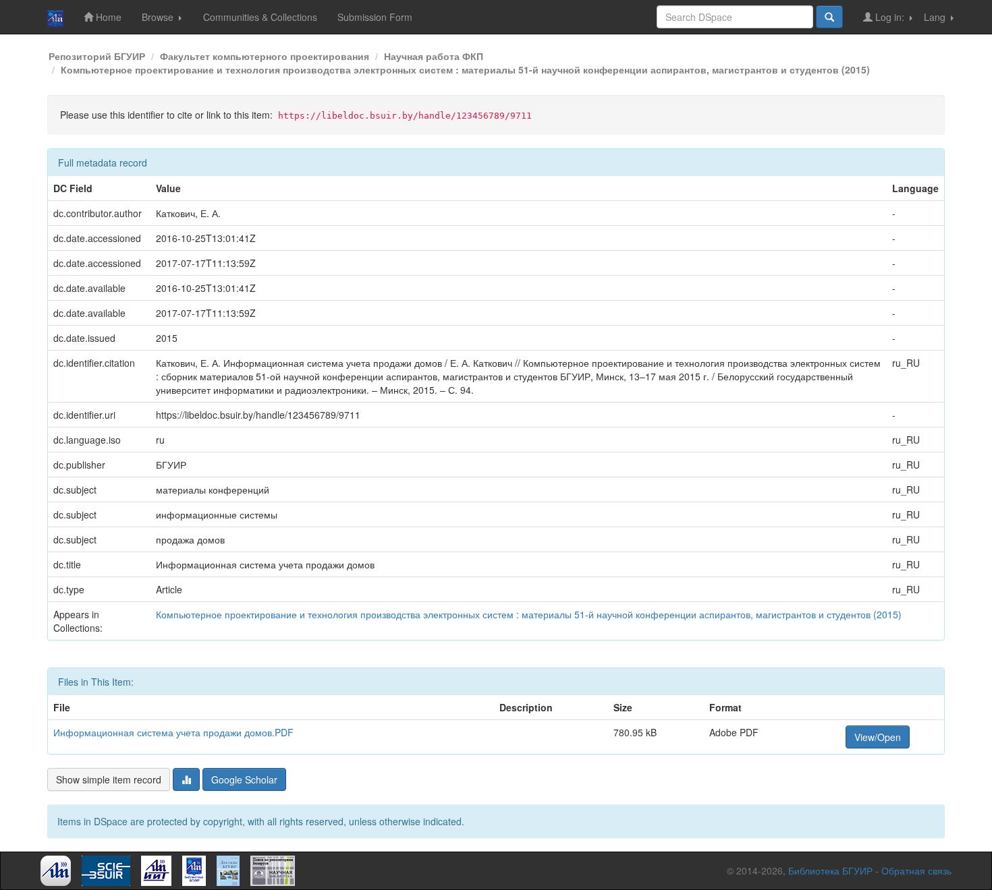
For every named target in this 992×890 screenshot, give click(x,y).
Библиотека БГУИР (830, 870)
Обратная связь (916, 870)
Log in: (890, 17)
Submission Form (374, 17)
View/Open (877, 737)
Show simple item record (108, 779)
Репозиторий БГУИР (97, 56)
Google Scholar (244, 779)
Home (107, 17)
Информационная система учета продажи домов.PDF (173, 732)
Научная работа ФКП (433, 56)
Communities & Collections (260, 17)
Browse (159, 17)
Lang (936, 17)
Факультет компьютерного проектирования (264, 56)
